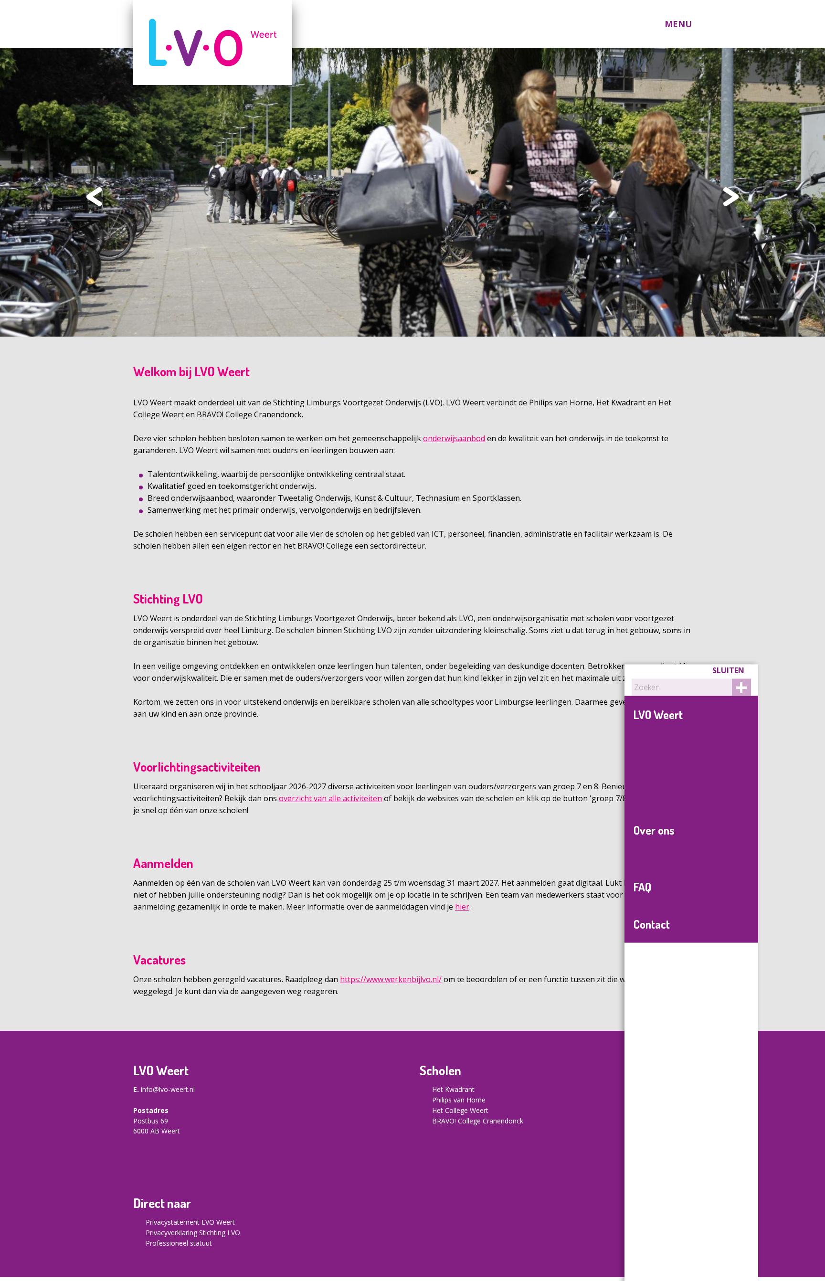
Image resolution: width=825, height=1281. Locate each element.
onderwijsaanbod (454, 438)
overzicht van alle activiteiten (330, 798)
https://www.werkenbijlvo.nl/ (391, 979)
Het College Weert (460, 1110)
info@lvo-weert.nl (168, 1089)
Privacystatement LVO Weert (190, 1222)
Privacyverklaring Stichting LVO (193, 1232)
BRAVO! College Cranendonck (477, 1120)
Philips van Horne (459, 1099)
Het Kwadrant (453, 1089)
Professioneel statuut (179, 1243)
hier (462, 906)
